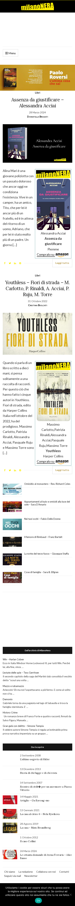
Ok (38, 900)
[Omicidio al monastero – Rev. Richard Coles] (12, 489)
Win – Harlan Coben (13, 659)
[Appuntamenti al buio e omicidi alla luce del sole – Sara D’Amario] (12, 506)
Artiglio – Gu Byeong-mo (34, 800)
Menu (12, 53)
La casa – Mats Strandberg (35, 827)
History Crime (10, 712)
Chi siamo (9, 871)
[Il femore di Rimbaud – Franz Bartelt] (12, 542)
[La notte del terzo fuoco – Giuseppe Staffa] (12, 559)
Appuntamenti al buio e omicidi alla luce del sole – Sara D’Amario (47, 503)
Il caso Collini (27, 841)
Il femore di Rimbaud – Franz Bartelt (43, 537)
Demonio (8, 699)
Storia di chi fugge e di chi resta (38, 773)
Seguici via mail (12, 875)
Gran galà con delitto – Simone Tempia (23, 725)
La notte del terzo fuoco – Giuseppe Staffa (46, 553)
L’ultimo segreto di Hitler (35, 759)
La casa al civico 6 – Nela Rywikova (40, 814)
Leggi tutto (62, 262)
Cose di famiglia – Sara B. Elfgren (41, 572)
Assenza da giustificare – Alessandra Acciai (37, 103)
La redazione (26, 871)
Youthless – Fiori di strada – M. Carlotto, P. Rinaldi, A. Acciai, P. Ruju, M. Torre (37, 288)
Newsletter (31, 875)
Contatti (64, 871)
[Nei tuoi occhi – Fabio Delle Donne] (12, 524)
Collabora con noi (46, 871)
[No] (70, 894)
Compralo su (46, 254)
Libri (37, 92)
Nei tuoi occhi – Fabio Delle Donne (42, 518)
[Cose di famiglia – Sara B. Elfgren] (12, 577)
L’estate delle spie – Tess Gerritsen (21, 672)
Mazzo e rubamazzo (13, 686)
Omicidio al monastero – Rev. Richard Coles (47, 483)
